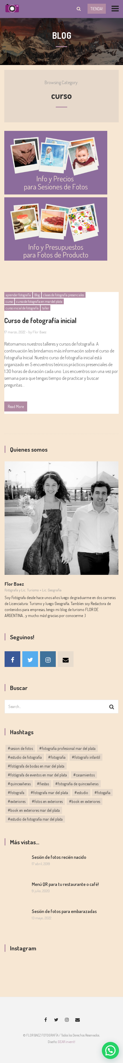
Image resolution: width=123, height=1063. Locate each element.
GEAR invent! (66, 1042)
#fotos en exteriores (47, 801)
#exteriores (16, 801)
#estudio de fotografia (25, 757)
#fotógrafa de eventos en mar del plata (37, 774)
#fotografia (57, 757)
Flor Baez (39, 332)
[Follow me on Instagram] (48, 659)
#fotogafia (102, 792)
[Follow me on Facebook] (12, 659)
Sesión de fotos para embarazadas (64, 911)
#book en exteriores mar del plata (34, 810)
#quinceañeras (19, 783)
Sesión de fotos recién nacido (59, 857)
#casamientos (84, 774)
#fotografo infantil (86, 757)
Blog (37, 295)
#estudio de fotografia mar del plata (35, 819)
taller (45, 308)
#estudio (81, 792)
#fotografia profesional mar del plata (67, 748)
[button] (110, 1050)
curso (9, 301)
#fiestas (43, 783)
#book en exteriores (84, 801)
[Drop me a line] (66, 659)
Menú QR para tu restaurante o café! (65, 884)
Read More (16, 406)
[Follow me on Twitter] (30, 659)
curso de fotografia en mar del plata (39, 301)
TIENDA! (96, 8)
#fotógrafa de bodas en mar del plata (36, 766)
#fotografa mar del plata (49, 792)
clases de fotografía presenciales (63, 295)
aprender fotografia (18, 295)
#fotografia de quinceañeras (76, 783)
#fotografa (16, 792)
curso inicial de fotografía (22, 308)
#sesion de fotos (20, 748)
